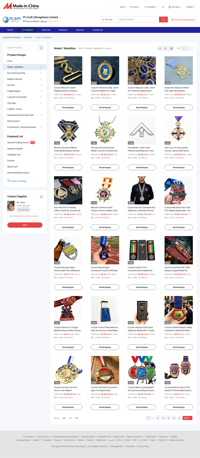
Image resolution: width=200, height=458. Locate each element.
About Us (46, 29)
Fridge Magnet (13, 91)
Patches (11, 85)
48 (76, 418)
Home (10, 29)
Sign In (123, 6)
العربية (111, 440)
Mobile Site (163, 436)
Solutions (63, 29)
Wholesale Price (104, 436)
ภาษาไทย (143, 440)
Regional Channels (134, 436)
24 (64, 418)
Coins (9, 61)
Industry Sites (118, 436)
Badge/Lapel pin (14, 79)
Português (47, 440)
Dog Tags (11, 103)
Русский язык (69, 440)
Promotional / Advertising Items (21, 127)
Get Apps (175, 6)
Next (186, 418)
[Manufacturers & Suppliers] (22, 5)
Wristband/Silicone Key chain (20, 115)
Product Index (150, 436)
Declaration (130, 446)
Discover (80, 29)
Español (36, 440)
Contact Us (98, 29)
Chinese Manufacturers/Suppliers (65, 436)
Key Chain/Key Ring (16, 73)
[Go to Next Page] (190, 48)
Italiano (81, 440)
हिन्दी (134, 440)
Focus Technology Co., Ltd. (81, 446)
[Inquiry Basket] (163, 6)
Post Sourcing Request (184, 19)
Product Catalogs (18, 181)
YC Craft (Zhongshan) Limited (40, 17)
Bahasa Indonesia (177, 440)
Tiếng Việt (162, 440)
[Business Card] (41, 197)
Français (57, 440)
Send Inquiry (68, 107)
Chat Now (25, 209)
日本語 (127, 440)
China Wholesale (88, 436)
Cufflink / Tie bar (14, 109)
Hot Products (28, 436)
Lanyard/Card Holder (17, 97)
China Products (43, 436)
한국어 (119, 440)
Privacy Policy (143, 446)
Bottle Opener (13, 121)
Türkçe (152, 440)
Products (29, 29)
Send (25, 225)
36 (70, 418)
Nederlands (101, 440)
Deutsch (90, 440)
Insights (174, 436)
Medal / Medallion (15, 67)
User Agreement (116, 446)
